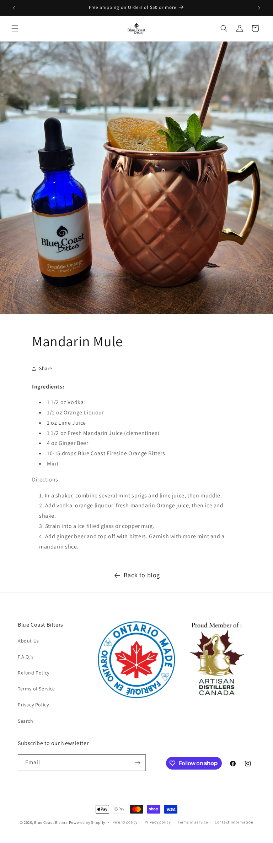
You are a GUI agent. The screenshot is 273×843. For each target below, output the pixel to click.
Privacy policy (158, 822)
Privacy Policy (33, 704)
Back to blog (142, 575)
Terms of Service (36, 688)
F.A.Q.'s (26, 657)
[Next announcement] (259, 8)
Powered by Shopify (87, 822)
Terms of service (193, 822)
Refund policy (125, 822)
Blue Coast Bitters (51, 822)
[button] (15, 28)
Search (25, 721)
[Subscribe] (137, 762)
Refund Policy (33, 673)
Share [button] (45, 368)
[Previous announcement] (14, 8)
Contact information (234, 822)
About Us (28, 641)
